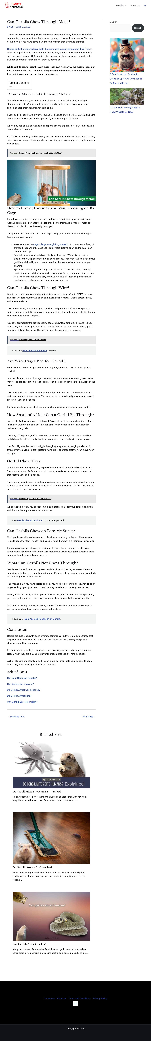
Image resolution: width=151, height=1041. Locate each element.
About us (135, 5)
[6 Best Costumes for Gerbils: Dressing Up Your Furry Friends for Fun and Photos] (127, 55)
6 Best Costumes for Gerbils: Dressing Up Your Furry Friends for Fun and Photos (126, 78)
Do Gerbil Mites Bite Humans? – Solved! (37, 791)
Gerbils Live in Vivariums (29, 520)
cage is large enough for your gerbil (51, 244)
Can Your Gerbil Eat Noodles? (22, 678)
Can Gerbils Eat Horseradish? (22, 702)
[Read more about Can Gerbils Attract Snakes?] (51, 916)
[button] (145, 5)
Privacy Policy (100, 998)
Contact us (49, 998)
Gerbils (120, 5)
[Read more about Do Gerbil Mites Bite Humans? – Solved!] (51, 763)
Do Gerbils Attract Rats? (19, 696)
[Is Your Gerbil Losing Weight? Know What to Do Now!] (127, 96)
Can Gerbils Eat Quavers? (20, 684)
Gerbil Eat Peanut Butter (34, 350)
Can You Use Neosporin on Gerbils (42, 619)
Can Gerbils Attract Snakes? (29, 944)
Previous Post (15, 716)
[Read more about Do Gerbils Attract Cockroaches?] (51, 838)
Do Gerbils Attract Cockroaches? (23, 690)
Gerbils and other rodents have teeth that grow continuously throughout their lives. (48, 49)
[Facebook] (75, 1003)
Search (113, 22)
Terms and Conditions (79, 998)
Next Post (89, 716)
